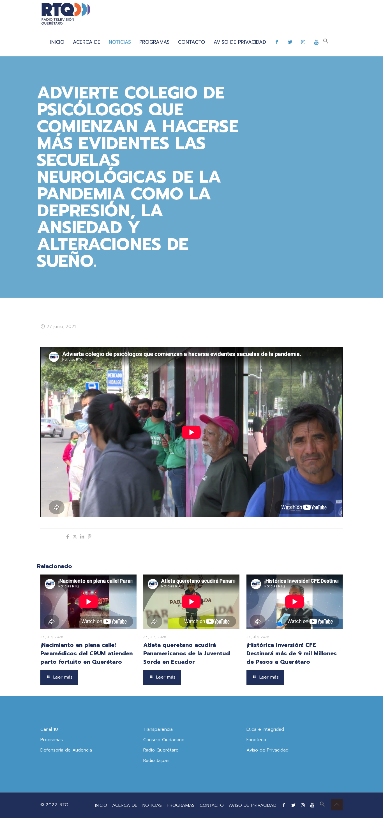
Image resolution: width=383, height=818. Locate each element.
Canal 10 (49, 729)
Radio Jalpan (156, 760)
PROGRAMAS (181, 805)
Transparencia (158, 729)
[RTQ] (65, 14)
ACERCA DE (124, 805)
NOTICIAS (152, 805)
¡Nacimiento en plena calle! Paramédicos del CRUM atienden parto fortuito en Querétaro (86, 653)
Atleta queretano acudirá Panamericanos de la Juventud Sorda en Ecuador (186, 653)
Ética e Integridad (265, 729)
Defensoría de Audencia (66, 750)
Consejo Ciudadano (163, 739)
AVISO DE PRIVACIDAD (252, 805)
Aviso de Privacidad (267, 750)
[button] (326, 42)
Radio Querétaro (161, 750)
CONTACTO (212, 805)
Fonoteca (256, 739)
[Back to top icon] (337, 804)
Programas (51, 739)
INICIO (101, 805)
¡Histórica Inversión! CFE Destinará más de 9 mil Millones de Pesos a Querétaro (291, 653)
